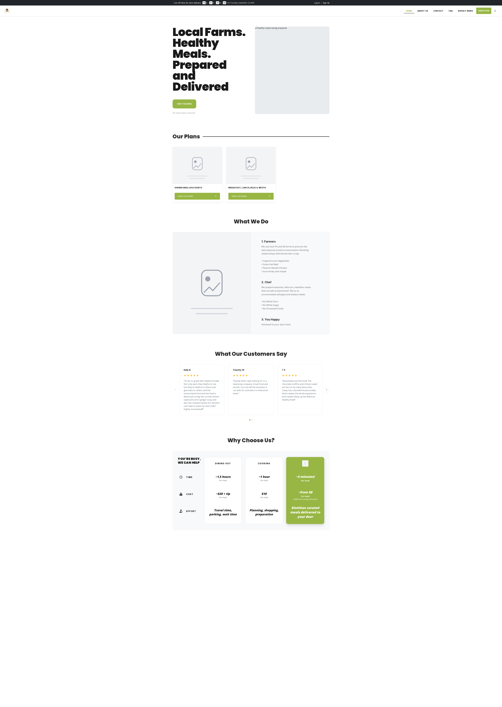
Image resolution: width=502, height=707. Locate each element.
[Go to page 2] (252, 420)
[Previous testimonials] (175, 390)
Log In (317, 3)
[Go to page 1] (249, 420)
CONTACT (438, 11)
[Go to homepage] (7, 12)
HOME (409, 11)
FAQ (451, 11)
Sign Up (326, 3)
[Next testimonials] (326, 390)
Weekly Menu (465, 11)
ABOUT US (422, 11)
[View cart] (495, 11)
